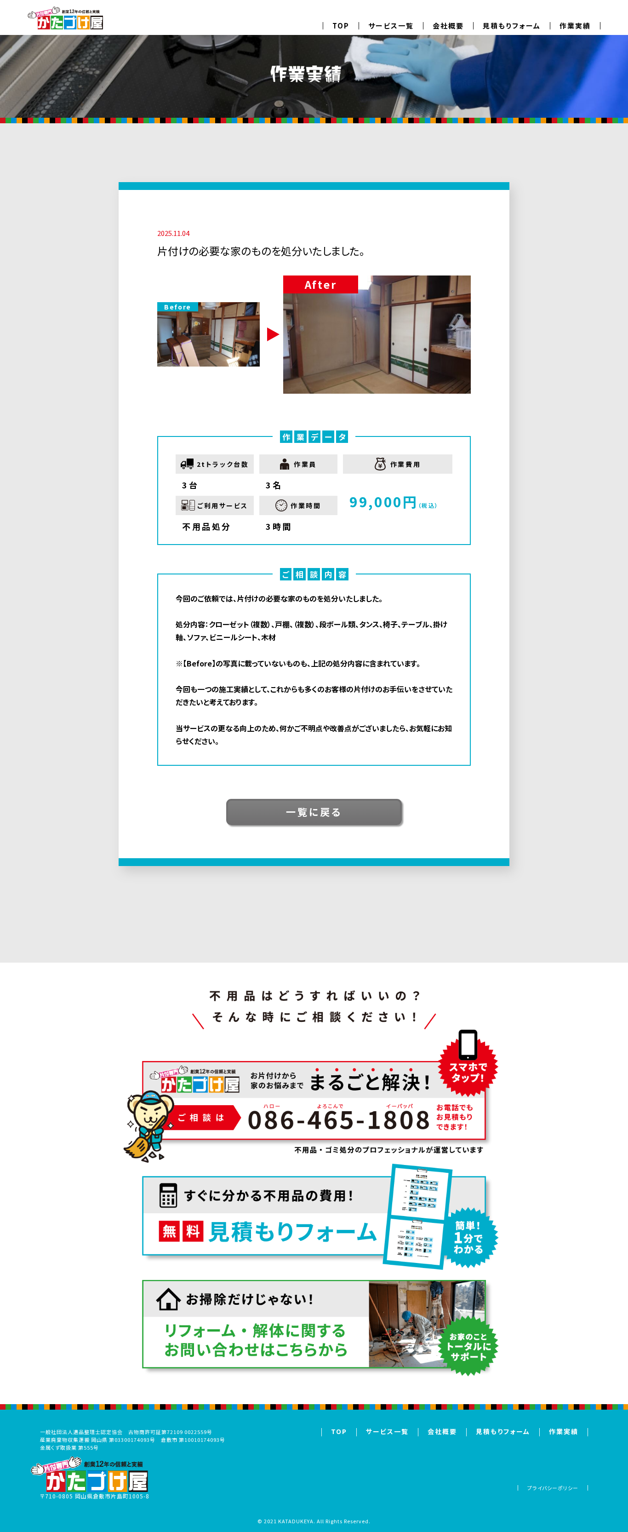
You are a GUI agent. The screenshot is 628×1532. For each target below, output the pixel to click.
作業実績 (575, 25)
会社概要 (448, 25)
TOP (340, 25)
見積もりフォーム (512, 25)
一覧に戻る (314, 812)
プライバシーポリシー (552, 1488)
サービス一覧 (391, 25)
